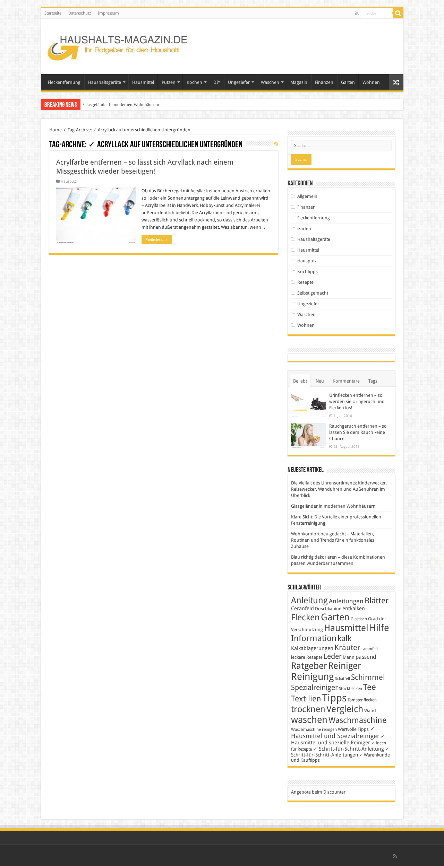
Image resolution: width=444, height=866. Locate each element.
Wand (370, 710)
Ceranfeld (302, 608)
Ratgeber (309, 666)
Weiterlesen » (157, 239)
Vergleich (344, 709)
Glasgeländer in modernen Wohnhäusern (121, 104)
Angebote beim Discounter (318, 792)
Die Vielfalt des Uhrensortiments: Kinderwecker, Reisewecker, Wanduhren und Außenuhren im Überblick (339, 489)
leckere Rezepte (307, 657)
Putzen (169, 82)
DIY (216, 82)
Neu (320, 381)
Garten (348, 82)
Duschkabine (328, 608)
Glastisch (359, 618)
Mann (349, 657)
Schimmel (368, 677)
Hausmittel (143, 82)
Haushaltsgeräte (104, 82)
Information (313, 638)
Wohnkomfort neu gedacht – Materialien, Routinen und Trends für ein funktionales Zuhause (332, 540)
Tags (372, 381)
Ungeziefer (239, 82)
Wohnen (371, 82)
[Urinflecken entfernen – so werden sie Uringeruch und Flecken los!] (308, 404)
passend (366, 657)
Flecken (305, 617)
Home (55, 129)
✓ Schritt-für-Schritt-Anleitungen (340, 752)
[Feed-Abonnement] (276, 144)
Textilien (306, 698)
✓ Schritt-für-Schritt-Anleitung (348, 749)
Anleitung (309, 600)
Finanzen (324, 82)
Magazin (298, 82)
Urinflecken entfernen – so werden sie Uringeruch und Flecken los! (357, 401)
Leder (333, 656)
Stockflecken (350, 688)
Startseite (52, 13)
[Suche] (398, 13)
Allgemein (307, 196)
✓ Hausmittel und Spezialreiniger (335, 732)
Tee (369, 687)
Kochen (194, 82)
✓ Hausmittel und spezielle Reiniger (338, 739)
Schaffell (342, 678)
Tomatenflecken (362, 700)
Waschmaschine (357, 720)
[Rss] (356, 13)
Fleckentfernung (64, 82)
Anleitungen (346, 601)
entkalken (353, 608)
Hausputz (69, 181)
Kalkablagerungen (312, 648)
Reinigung (312, 676)
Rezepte (305, 282)
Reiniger (344, 666)
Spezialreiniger (314, 687)
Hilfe (379, 627)
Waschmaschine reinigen (314, 729)
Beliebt (300, 381)
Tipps (334, 698)
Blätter (376, 600)
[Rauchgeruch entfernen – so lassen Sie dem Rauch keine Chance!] (308, 435)
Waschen (270, 82)
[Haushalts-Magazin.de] (118, 45)
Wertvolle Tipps (353, 729)
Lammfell (369, 649)
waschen (309, 719)
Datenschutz (79, 13)
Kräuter (347, 647)
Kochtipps (307, 271)
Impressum (108, 13)
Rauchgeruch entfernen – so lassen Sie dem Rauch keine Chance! (358, 432)
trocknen (308, 709)
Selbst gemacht (312, 293)
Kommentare (346, 381)
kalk (344, 638)
